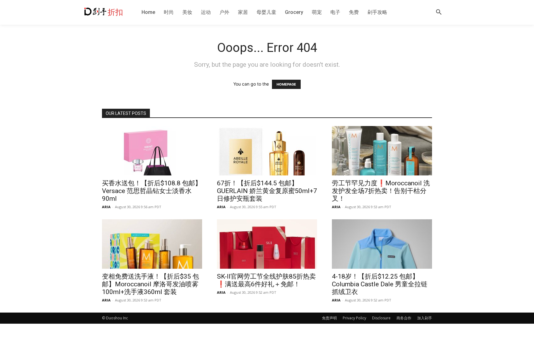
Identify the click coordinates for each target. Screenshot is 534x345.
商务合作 (403, 318)
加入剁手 (424, 318)
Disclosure (381, 318)
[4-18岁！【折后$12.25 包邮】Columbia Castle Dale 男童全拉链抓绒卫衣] (382, 244)
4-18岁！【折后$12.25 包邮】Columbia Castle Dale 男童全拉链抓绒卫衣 (379, 284)
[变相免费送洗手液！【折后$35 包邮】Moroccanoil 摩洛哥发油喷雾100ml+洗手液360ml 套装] (152, 244)
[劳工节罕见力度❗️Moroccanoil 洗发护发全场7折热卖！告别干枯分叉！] (382, 150)
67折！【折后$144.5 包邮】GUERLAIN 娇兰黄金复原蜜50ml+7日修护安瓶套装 (267, 190)
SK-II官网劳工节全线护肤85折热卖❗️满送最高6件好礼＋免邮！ (266, 280)
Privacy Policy (354, 318)
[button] (438, 12)
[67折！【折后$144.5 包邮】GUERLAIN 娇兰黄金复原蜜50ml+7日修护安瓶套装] (267, 150)
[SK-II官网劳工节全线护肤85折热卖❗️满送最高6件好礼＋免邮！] (267, 244)
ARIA (106, 206)
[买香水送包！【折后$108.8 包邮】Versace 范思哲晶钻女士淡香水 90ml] (152, 150)
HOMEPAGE (286, 84)
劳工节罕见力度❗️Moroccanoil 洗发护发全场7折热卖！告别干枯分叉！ (381, 190)
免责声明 (329, 318)
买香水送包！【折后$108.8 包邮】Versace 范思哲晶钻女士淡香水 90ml (151, 190)
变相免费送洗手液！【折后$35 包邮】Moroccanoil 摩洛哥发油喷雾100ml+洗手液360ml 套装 (150, 284)
